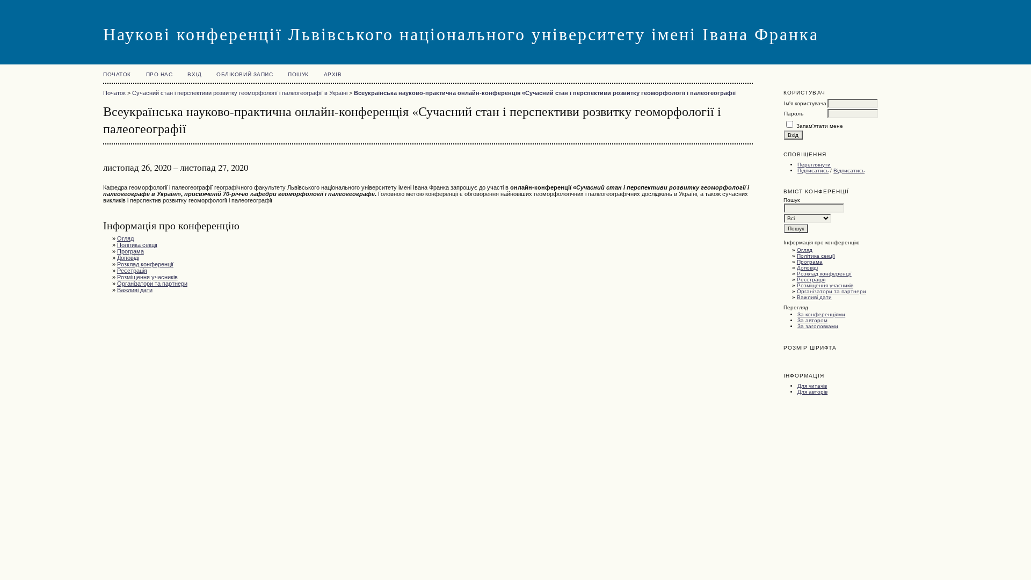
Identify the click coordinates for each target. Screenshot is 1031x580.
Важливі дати (814, 297)
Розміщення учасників (825, 285)
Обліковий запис (244, 74)
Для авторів (812, 392)
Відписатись (849, 170)
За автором (812, 320)
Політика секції (816, 256)
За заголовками (817, 326)
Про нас (159, 74)
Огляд (804, 250)
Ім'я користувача (805, 103)
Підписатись (813, 170)
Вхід (194, 74)
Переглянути (814, 165)
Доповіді (807, 268)
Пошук (298, 74)
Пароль (793, 114)
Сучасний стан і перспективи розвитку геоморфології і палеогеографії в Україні (239, 93)
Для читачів (812, 386)
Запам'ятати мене (819, 126)
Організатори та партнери (831, 291)
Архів (333, 74)
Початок (117, 74)
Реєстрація (811, 279)
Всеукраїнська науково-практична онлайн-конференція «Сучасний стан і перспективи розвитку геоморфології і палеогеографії (545, 93)
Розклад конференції (824, 274)
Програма (810, 262)
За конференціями (821, 314)
